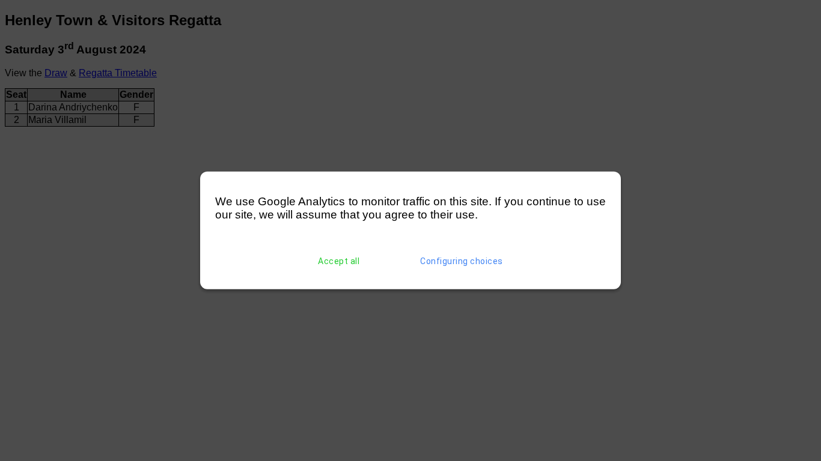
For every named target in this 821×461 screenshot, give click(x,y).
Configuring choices (461, 261)
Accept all (338, 261)
